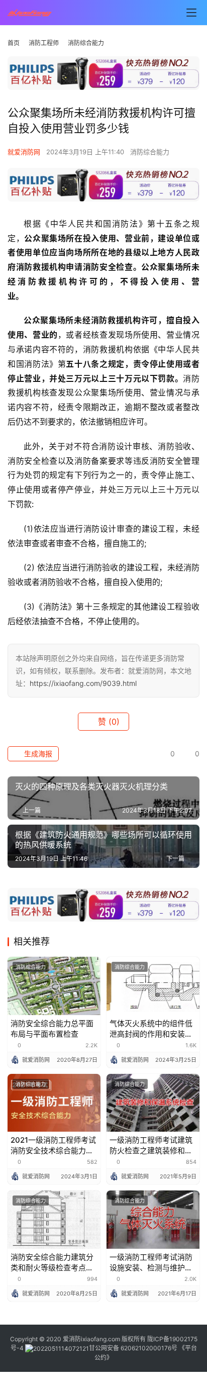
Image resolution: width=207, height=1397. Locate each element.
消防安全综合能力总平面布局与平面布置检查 (52, 1029)
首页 (14, 43)
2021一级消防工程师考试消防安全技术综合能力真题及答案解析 (53, 1145)
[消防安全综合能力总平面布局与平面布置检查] (54, 986)
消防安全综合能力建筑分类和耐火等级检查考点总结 (52, 1262)
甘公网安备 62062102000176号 (133, 1348)
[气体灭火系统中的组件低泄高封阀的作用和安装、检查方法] (153, 986)
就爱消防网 (24, 152)
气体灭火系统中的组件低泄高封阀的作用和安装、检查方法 (151, 1029)
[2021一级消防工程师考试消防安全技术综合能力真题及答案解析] (54, 1103)
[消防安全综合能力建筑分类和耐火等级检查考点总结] (54, 1219)
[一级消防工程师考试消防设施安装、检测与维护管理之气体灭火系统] (153, 1219)
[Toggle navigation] (191, 13)
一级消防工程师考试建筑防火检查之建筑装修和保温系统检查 (151, 1145)
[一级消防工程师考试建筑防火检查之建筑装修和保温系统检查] (153, 1103)
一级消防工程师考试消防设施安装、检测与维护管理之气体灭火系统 (151, 1262)
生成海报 (37, 753)
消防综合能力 (149, 152)
